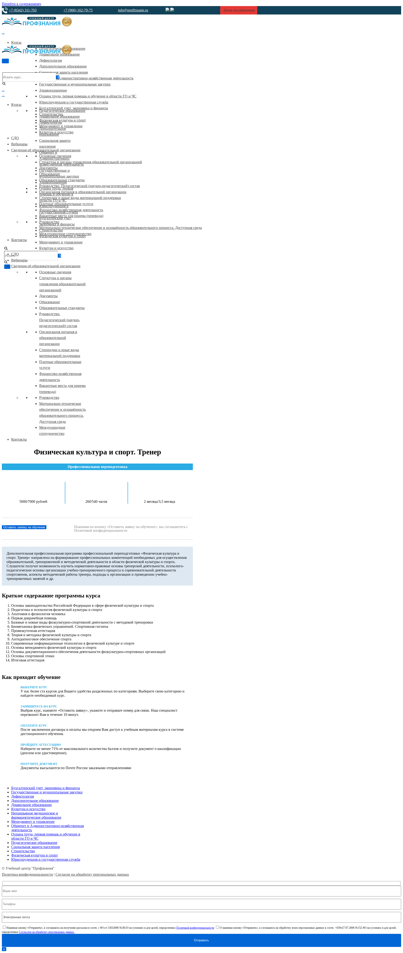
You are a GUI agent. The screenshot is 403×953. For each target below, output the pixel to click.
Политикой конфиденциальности (195, 927)
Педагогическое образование (62, 111)
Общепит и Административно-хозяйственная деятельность (86, 78)
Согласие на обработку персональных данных (92, 874)
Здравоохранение (53, 90)
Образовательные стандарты (62, 308)
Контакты (19, 240)
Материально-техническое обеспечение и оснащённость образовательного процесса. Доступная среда (120, 228)
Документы (48, 296)
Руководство (49, 398)
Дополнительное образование (63, 66)
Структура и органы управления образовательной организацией (90, 162)
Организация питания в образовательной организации (82, 192)
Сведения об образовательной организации (45, 266)
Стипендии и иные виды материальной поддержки (80, 198)
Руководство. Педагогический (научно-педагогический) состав (89, 186)
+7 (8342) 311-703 (23, 10)
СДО (15, 138)
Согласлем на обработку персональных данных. (47, 932)
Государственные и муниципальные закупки (75, 84)
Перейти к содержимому (21, 4)
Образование (49, 302)
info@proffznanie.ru (133, 10)
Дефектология (50, 60)
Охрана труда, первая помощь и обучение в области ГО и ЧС (87, 96)
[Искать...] (31, 255)
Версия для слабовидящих (238, 10)
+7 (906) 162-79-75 (78, 10)
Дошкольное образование (59, 116)
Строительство (51, 230)
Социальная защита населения (63, 72)
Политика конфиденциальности (27, 874)
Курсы (16, 42)
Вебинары (19, 144)
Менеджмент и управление (61, 242)
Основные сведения (55, 272)
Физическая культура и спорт (62, 120)
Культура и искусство (56, 248)
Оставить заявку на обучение (24, 527)
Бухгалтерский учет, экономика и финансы (45, 788)
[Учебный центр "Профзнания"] (37, 25)
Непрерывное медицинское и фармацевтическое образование (36, 815)
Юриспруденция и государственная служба (73, 102)
